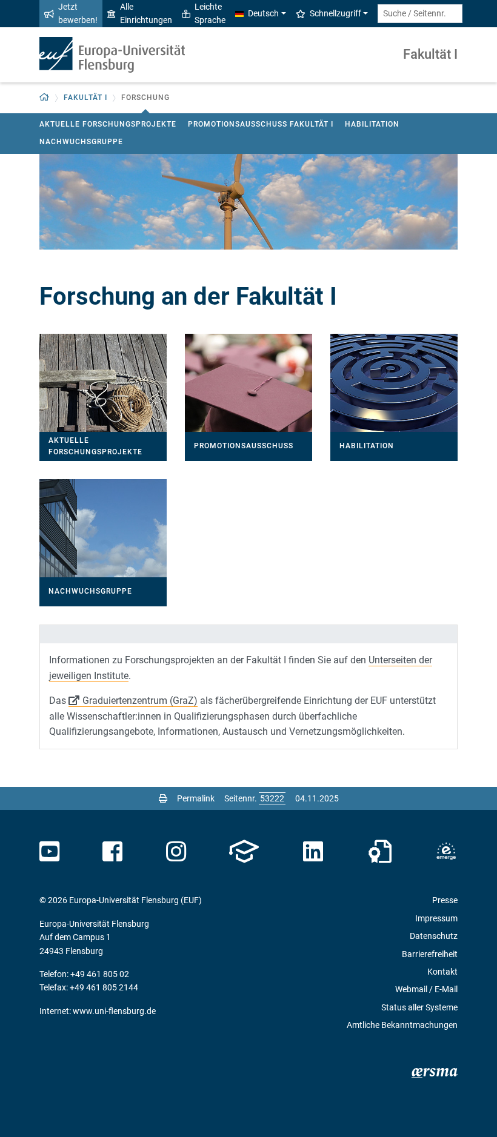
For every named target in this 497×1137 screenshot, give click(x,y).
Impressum (436, 918)
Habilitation (372, 124)
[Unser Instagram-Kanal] (176, 851)
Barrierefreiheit (430, 954)
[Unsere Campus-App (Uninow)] (244, 851)
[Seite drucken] (163, 798)
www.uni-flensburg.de (114, 1011)
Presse (445, 900)
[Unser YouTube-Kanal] (49, 851)
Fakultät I (430, 54)
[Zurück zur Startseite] (112, 55)
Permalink (196, 798)
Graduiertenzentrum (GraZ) (140, 700)
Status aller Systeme (419, 1007)
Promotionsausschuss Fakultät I (260, 124)
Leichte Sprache (210, 13)
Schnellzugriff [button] (335, 13)
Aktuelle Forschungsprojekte (107, 124)
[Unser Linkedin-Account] (313, 851)
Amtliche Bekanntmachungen (402, 1025)
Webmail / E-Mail (426, 989)
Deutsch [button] (263, 13)
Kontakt (442, 971)
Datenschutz (434, 936)
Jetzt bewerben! (78, 13)
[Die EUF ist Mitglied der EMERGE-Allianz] (446, 851)
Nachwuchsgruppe (81, 142)
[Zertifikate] (380, 851)
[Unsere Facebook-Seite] (112, 851)
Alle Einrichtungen (146, 13)
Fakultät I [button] (85, 97)
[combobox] (420, 13)
